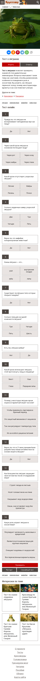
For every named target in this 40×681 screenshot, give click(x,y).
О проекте (20, 648)
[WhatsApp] (27, 52)
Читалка (20, 666)
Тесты (20, 652)
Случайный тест (27, 570)
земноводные (14, 103)
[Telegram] (22, 52)
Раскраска (19, 96)
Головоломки (20, 659)
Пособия (20, 670)
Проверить (20, 565)
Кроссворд (8, 96)
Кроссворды (20, 655)
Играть (11, 64)
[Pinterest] (18, 52)
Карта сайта (20, 677)
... (10, 7)
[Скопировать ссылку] (31, 52)
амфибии (24, 103)
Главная (5, 7)
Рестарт (9, 570)
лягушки (5, 103)
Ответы (29, 64)
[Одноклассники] (13, 52)
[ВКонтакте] (9, 52)
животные (33, 103)
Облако (20, 673)
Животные (16, 7)
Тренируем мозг (20, 663)
